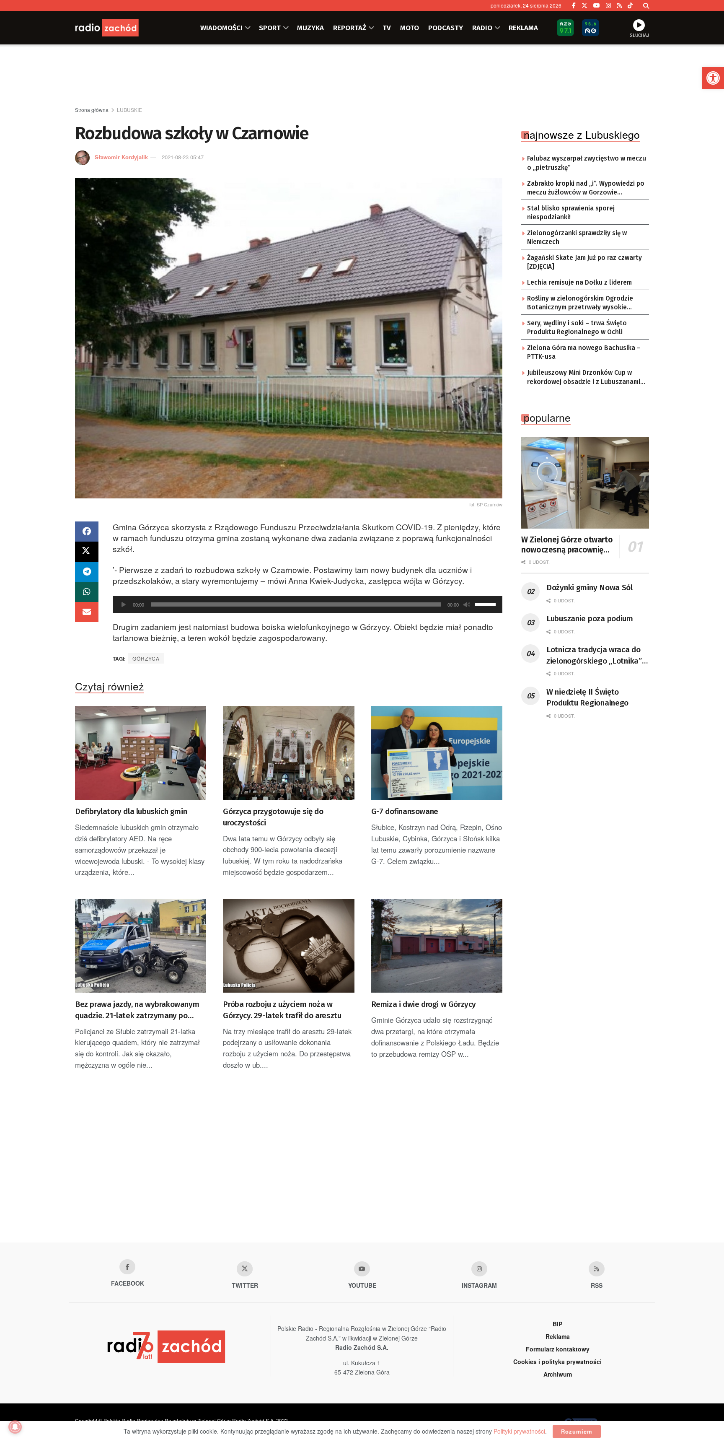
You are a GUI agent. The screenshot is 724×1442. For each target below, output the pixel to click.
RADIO (482, 27)
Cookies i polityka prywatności (557, 1361)
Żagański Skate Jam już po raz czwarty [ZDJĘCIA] (584, 262)
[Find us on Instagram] (608, 5)
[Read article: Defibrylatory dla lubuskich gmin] (140, 753)
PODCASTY (445, 27)
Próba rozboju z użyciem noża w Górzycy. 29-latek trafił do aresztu (282, 1009)
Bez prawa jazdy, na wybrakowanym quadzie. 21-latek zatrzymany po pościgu (137, 1010)
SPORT (270, 27)
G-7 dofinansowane (404, 811)
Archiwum (557, 1374)
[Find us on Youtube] (362, 1268)
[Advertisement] (362, 76)
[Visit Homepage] (117, 28)
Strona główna (92, 109)
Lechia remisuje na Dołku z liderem (579, 282)
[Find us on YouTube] (596, 5)
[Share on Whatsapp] (86, 592)
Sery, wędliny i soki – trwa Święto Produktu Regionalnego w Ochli (577, 327)
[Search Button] (646, 5)
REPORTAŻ (349, 27)
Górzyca (146, 658)
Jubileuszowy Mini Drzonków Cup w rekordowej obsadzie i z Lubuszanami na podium (583, 377)
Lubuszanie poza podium (589, 618)
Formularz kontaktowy (558, 1349)
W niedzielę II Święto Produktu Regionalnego (587, 697)
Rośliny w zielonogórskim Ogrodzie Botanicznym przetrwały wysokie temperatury (580, 303)
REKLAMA (523, 27)
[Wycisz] (467, 604)
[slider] (486, 603)
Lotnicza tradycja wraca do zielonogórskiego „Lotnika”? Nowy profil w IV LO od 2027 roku (595, 656)
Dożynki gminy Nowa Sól (589, 587)
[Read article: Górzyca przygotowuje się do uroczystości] (288, 753)
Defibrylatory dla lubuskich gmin (131, 811)
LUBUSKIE (129, 109)
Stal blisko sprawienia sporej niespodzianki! (571, 213)
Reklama (558, 1336)
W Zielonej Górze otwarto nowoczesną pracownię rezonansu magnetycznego (567, 545)
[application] (307, 604)
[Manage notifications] (15, 1427)
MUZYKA (310, 27)
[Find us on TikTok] (630, 5)
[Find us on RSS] (619, 5)
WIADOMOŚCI (221, 27)
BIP (557, 1324)
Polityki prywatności (519, 1431)
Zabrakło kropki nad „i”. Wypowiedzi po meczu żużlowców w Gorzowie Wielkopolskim (585, 188)
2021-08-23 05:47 (183, 157)
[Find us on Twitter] (584, 5)
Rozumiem (576, 1431)
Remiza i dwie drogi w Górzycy (423, 1004)
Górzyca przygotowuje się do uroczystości (273, 817)
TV (387, 27)
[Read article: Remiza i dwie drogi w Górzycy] (436, 946)
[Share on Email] (86, 612)
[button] (713, 78)
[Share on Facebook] (86, 531)
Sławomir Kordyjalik (121, 157)
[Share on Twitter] (86, 552)
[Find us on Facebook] (574, 5)
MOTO (409, 27)
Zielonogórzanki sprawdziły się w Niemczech (577, 237)
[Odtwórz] (123, 604)
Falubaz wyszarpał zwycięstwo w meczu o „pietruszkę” (586, 163)
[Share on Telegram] (86, 572)
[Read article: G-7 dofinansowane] (436, 753)
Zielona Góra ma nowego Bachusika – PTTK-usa (584, 352)
